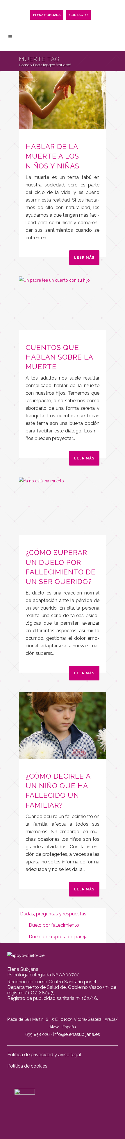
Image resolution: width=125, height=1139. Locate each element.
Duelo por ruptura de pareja (58, 936)
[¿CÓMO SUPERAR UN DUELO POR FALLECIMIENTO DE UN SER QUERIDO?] (62, 506)
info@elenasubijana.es (76, 1034)
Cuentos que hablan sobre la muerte (59, 357)
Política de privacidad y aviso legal (44, 1054)
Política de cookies (27, 1066)
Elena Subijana (46, 15)
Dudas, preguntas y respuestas (55, 914)
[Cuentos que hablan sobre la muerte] (62, 303)
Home (24, 65)
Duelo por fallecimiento (54, 925)
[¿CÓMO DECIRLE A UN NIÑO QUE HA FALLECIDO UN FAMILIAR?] (62, 725)
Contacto (78, 15)
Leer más (84, 258)
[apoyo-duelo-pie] (25, 955)
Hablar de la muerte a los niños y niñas (52, 156)
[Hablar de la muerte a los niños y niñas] (62, 100)
